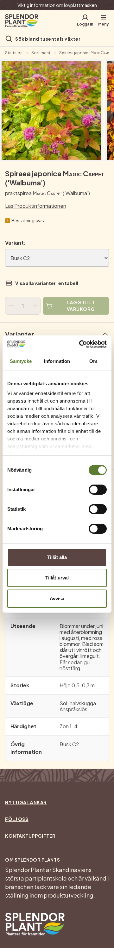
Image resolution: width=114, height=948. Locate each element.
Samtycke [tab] (21, 361)
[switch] (98, 490)
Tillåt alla (57, 557)
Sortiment (40, 53)
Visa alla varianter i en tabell (46, 283)
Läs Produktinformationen (35, 205)
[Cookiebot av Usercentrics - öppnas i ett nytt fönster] (80, 344)
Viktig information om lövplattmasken (57, 5)
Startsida (13, 53)
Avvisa (57, 598)
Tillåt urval (57, 577)
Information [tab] (57, 361)
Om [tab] (93, 361)
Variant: (15, 242)
